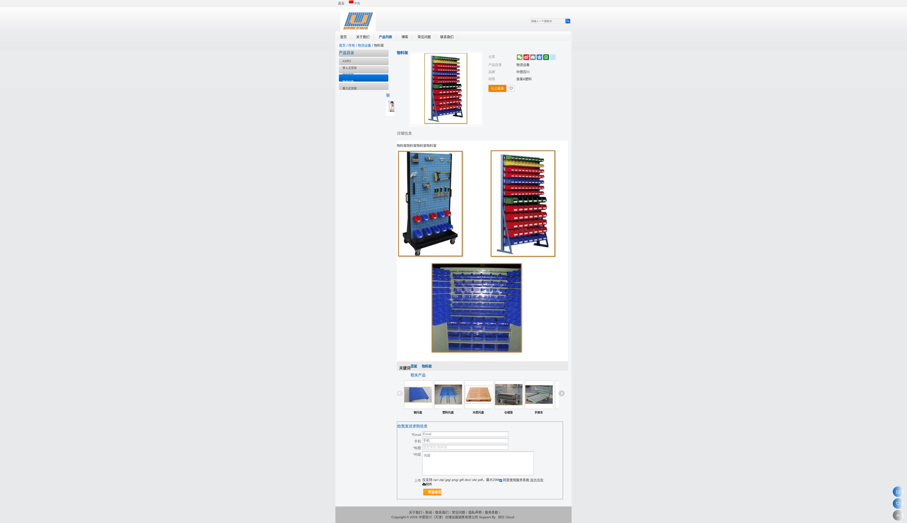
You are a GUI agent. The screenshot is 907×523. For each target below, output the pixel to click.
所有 (351, 45)
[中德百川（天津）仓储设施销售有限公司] (358, 20)
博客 (405, 37)
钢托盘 (418, 412)
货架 (414, 366)
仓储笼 (508, 412)
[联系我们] (898, 491)
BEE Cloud (506, 517)
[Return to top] (898, 515)
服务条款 (536, 480)
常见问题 (424, 37)
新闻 (428, 512)
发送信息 (434, 492)
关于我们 (362, 37)
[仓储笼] (508, 394)
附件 (429, 484)
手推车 (539, 412)
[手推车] (539, 394)
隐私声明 (475, 512)
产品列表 (385, 37)
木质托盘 (478, 412)
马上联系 (497, 88)
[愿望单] (898, 503)
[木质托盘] (478, 394)
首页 (343, 37)
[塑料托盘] (448, 394)
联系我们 (447, 37)
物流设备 (364, 45)
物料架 (427, 366)
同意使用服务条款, (523, 480)
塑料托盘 (448, 412)
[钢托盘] (418, 394)
